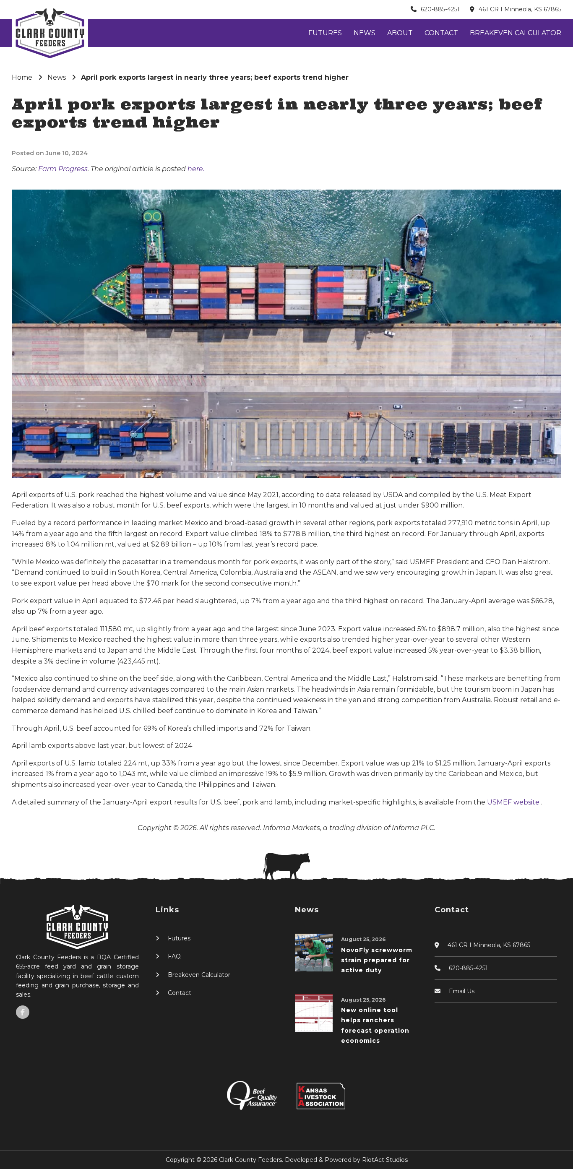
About (400, 33)
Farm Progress (63, 169)
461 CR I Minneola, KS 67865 (520, 9)
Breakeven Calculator (515, 33)
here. (196, 169)
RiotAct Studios (385, 1160)
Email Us (461, 991)
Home (22, 77)
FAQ (174, 956)
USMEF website (514, 802)
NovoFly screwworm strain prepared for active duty (376, 960)
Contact (441, 33)
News (364, 33)
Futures (325, 33)
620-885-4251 (440, 9)
